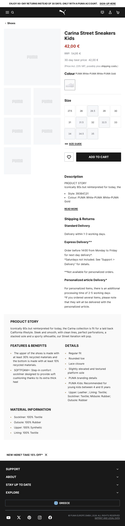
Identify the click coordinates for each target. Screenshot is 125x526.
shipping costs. (109, 66)
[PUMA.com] (62, 12)
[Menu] (7, 12)
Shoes (11, 23)
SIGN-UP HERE (108, 3)
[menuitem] (8, 517)
